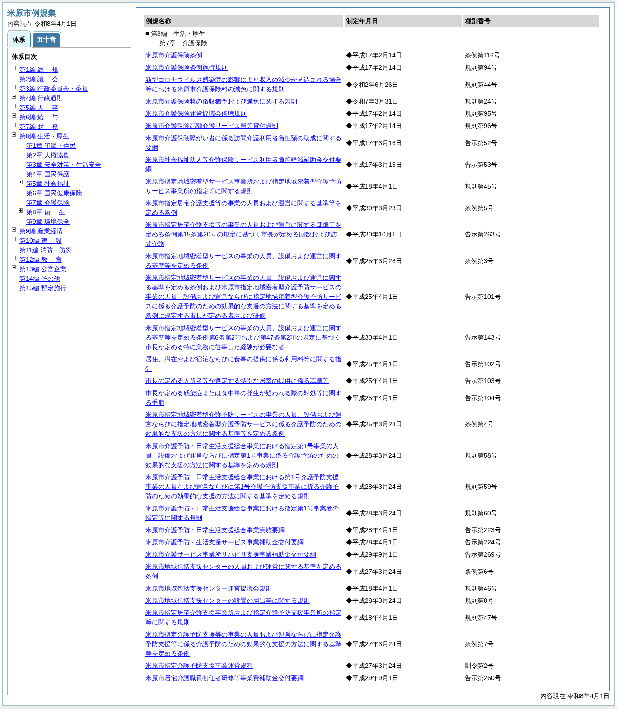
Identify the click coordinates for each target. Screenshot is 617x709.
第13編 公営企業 (42, 269)
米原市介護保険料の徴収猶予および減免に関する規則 (221, 101)
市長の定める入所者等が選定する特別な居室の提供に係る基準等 (237, 380)
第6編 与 (38, 117)
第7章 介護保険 (48, 202)
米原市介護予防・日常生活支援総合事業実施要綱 (215, 530)
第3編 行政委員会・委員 (53, 88)
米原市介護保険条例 (173, 55)
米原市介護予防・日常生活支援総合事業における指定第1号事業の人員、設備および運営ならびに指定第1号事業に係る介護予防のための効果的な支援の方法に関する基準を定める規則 (242, 455)
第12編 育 (40, 259)
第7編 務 (38, 126)
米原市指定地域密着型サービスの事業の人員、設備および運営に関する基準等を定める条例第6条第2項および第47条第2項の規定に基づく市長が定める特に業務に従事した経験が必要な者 (243, 337)
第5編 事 (38, 107)
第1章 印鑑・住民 (51, 145)
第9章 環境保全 (48, 221)
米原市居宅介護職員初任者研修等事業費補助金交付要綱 (224, 677)
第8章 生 (45, 212)
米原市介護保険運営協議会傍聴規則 (196, 113)
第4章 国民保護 (48, 174)
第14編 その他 (39, 278)
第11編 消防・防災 (45, 250)
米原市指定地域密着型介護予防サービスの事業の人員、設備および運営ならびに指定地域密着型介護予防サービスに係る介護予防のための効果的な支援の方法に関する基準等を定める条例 (243, 424)
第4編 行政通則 (41, 98)
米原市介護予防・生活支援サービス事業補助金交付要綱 (224, 542)
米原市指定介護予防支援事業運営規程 (199, 665)
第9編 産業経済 (41, 231)
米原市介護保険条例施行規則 (186, 67)
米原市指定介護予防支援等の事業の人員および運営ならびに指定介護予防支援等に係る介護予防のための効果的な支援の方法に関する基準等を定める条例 (243, 644)
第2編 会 (38, 79)
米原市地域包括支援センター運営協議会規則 (208, 588)
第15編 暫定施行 (42, 288)
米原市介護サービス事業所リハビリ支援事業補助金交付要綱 (230, 554)
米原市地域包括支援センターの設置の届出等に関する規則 (227, 600)
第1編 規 (38, 69)
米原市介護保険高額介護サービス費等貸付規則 (211, 125)
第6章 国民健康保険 (54, 193)
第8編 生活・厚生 (44, 136)
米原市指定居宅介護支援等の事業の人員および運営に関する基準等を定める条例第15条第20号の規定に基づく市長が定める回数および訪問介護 (243, 234)
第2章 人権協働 (48, 155)
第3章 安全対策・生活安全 (63, 164)
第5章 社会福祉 (48, 183)
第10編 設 (40, 240)
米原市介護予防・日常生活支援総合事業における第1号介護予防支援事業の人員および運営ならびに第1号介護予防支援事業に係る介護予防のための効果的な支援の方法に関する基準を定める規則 (242, 486)
